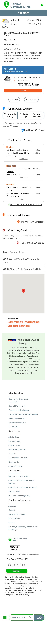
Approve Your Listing (17, 449)
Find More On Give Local (31, 242)
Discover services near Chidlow (26, 204)
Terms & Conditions (16, 514)
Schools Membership (16, 418)
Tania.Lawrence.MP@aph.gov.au (30, 77)
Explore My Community (18, 458)
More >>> (24, 158)
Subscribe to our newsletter (17, 570)
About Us (12, 506)
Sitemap (11, 522)
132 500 (12, 39)
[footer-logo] (23, 539)
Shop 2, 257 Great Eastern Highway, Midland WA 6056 (28, 84)
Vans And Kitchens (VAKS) (19, 496)
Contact (23, 90)
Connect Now (14, 445)
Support (11, 453)
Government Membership (18, 410)
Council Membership (17, 406)
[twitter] (16, 565)
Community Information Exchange (22, 487)
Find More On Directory (32, 221)
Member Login (14, 441)
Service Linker (14, 491)
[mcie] (23, 547)
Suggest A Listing (15, 466)
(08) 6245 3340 (24, 80)
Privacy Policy (14, 518)
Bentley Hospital (13, 174)
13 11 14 (16, 44)
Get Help (14, 99)
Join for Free (13, 437)
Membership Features (17, 422)
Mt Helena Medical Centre (17, 150)
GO (39, 617)
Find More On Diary (34, 130)
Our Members (14, 427)
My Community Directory (19, 476)
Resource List (13, 462)
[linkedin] (10, 565)
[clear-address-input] (30, 617)
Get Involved (31, 99)
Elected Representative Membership (23, 414)
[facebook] (22, 565)
